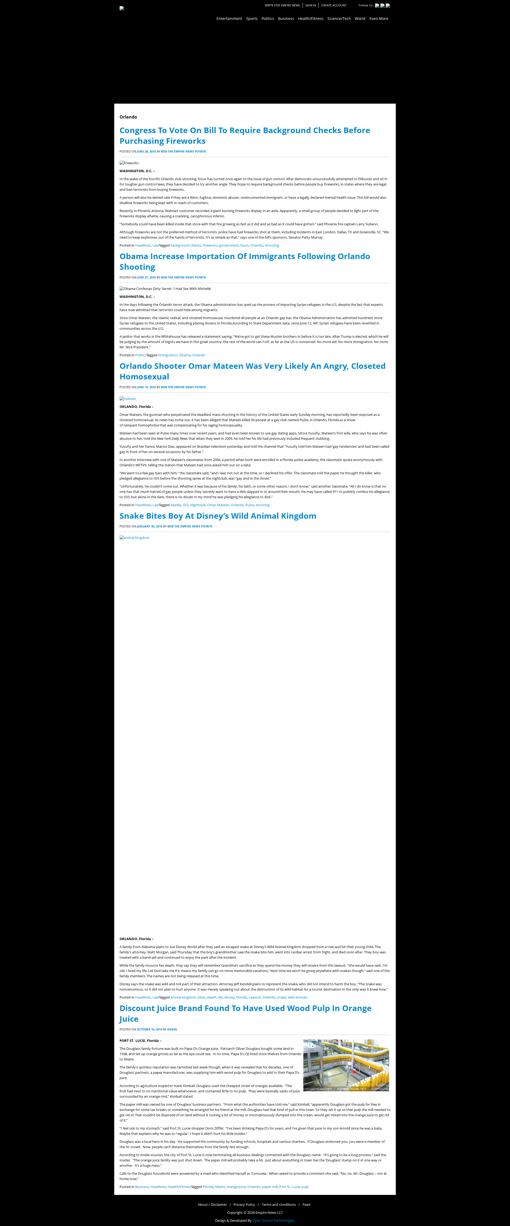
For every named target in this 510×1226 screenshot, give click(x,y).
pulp (305, 1187)
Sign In (310, 5)
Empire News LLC (269, 1212)
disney (229, 997)
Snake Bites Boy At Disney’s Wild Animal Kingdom (218, 515)
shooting (272, 245)
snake (281, 997)
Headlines (143, 245)
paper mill (270, 1187)
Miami (220, 1187)
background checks (186, 245)
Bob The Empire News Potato (183, 151)
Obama (185, 355)
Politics (140, 355)
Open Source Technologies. (273, 1220)
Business (142, 1187)
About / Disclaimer (212, 1204)
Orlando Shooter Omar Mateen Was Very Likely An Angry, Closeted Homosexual (253, 371)
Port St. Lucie (289, 1187)
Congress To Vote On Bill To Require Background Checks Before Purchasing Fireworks (245, 135)
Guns (244, 245)
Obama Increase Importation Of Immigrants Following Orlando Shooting (245, 261)
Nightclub (198, 505)
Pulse (249, 505)
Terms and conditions (279, 1204)
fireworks (210, 245)
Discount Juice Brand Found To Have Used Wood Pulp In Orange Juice (246, 1013)
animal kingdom (183, 997)
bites (201, 997)
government (229, 245)
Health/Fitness (179, 1187)
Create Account (333, 5)
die (220, 997)
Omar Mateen (218, 505)
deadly (176, 505)
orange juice (236, 1187)
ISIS (186, 505)
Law (155, 245)
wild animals (297, 997)
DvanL (172, 1029)
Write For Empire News (282, 5)
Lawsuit (255, 997)
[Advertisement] (255, 64)
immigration (167, 355)
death (211, 997)
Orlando (256, 245)
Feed (306, 1204)
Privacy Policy (244, 1204)
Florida (241, 997)
